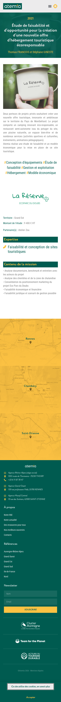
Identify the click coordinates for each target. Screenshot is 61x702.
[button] (49, 6)
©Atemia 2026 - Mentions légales (30, 671)
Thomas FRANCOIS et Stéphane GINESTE (30, 52)
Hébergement (16, 173)
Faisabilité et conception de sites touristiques (33, 249)
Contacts (8, 535)
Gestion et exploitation (38, 168)
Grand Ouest (9, 556)
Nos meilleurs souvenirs (14, 530)
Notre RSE (8, 515)
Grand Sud (8, 566)
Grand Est (8, 561)
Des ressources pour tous (15, 525)
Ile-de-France (9, 571)
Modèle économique (42, 173)
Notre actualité (10, 520)
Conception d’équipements (24, 162)
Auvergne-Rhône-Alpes (13, 551)
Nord (6, 576)
